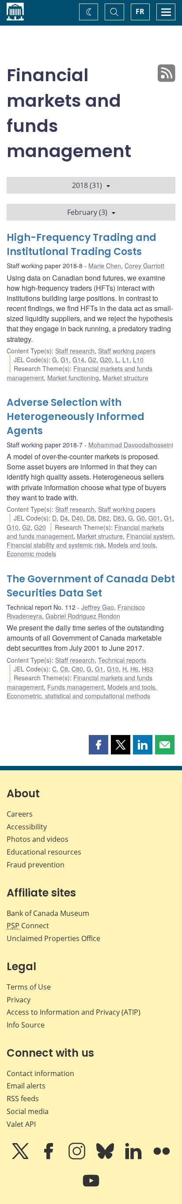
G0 (140, 518)
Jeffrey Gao (97, 607)
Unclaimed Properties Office (53, 938)
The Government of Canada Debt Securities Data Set (91, 586)
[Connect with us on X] (21, 1157)
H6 (134, 668)
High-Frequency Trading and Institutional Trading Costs (81, 245)
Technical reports (122, 660)
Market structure (125, 377)
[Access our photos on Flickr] (161, 1157)
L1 (125, 359)
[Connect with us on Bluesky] (106, 1157)
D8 (91, 518)
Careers (20, 814)
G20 (106, 359)
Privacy (18, 1000)
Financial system (149, 536)
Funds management (75, 687)
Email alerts (26, 1086)
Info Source (26, 1025)
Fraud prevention (35, 865)
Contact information (40, 1073)
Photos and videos (37, 839)
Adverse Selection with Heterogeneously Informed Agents (75, 417)
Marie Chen (104, 265)
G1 (65, 359)
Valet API (21, 1124)
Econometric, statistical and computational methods (78, 695)
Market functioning (73, 377)
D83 (119, 518)
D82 (104, 518)
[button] (98, 744)
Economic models (31, 553)
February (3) (87, 212)
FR (140, 11)
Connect (28, 925)
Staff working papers (126, 350)
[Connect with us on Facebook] (49, 1157)
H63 (147, 668)
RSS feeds (23, 1098)
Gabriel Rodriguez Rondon (83, 615)
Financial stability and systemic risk (55, 544)
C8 (64, 668)
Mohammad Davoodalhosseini (130, 444)
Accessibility (27, 827)
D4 (64, 518)
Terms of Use (29, 987)
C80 (77, 668)
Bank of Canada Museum (48, 913)
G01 (154, 518)
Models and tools (131, 544)
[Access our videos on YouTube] (91, 1187)
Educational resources (44, 852)
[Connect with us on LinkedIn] (134, 1157)
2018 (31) (87, 185)
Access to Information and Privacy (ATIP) (73, 1012)
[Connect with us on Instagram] (78, 1157)
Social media (28, 1111)
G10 (13, 527)
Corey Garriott (144, 265)
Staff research (75, 350)
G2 (92, 359)
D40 (77, 518)
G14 (78, 359)
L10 (138, 359)
